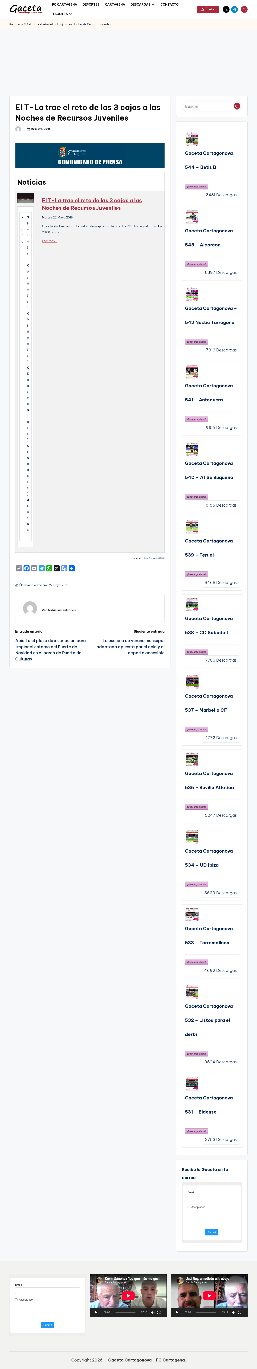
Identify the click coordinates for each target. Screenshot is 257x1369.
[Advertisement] (128, 58)
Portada (14, 24)
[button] (208, 9)
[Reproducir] (96, 1312)
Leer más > (49, 241)
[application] (128, 1295)
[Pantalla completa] (159, 1312)
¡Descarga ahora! (196, 186)
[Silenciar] (153, 1312)
